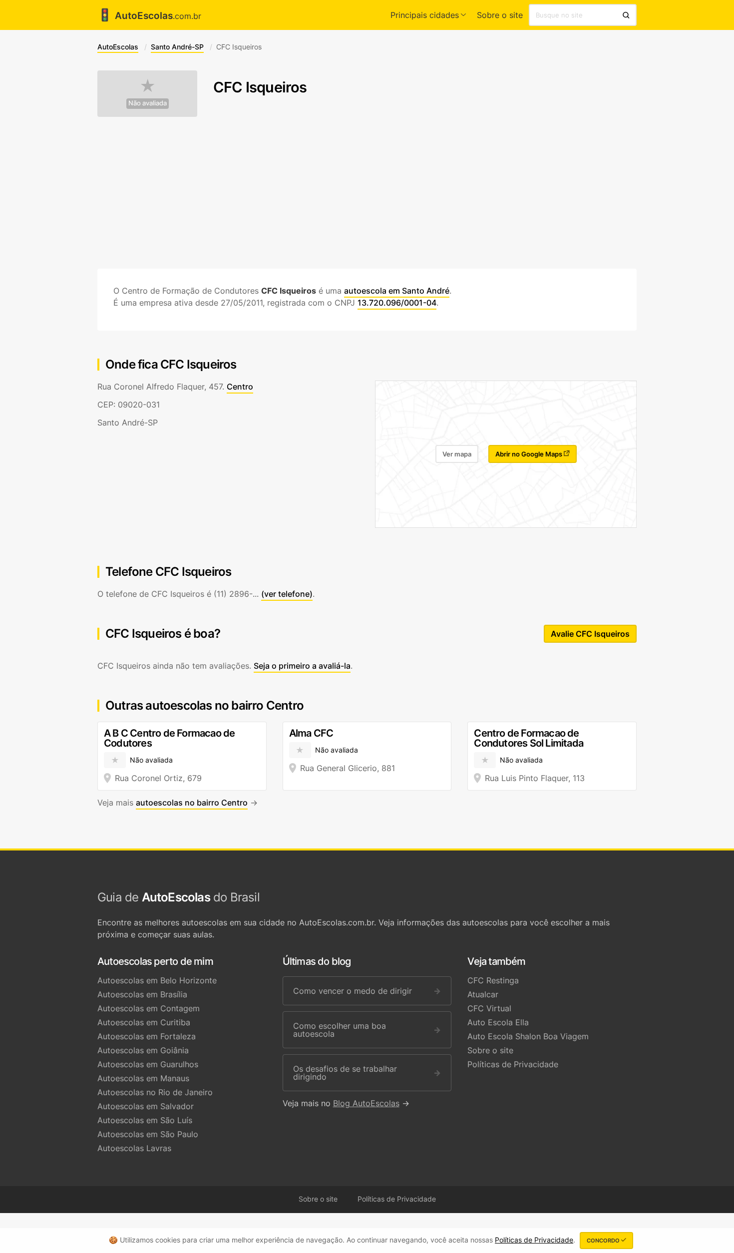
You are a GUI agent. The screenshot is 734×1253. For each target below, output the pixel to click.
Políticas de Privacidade (512, 1064)
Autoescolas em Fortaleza (146, 1036)
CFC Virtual (489, 1008)
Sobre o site (500, 15)
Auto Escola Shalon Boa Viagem (528, 1036)
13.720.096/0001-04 (397, 303)
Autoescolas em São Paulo (147, 1134)
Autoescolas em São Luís (144, 1120)
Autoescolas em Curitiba (143, 1022)
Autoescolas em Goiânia (143, 1050)
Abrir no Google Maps (529, 454)
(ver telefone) (287, 594)
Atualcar (482, 994)
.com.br (149, 16)
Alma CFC (311, 733)
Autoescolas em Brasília (142, 994)
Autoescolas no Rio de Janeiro (155, 1092)
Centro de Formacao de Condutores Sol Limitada (528, 738)
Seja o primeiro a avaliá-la (302, 666)
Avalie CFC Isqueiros (590, 634)
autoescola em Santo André (396, 291)
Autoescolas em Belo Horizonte (157, 980)
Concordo (604, 1240)
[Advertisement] (367, 193)
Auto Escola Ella (498, 1022)
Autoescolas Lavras (134, 1148)
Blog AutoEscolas (366, 1103)
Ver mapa (456, 454)
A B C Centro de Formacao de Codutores (169, 738)
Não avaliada (147, 103)
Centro (240, 387)
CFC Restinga (493, 980)
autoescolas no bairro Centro (192, 803)
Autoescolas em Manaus (143, 1078)
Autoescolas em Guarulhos (147, 1064)
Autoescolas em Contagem (148, 1008)
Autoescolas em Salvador (145, 1106)
